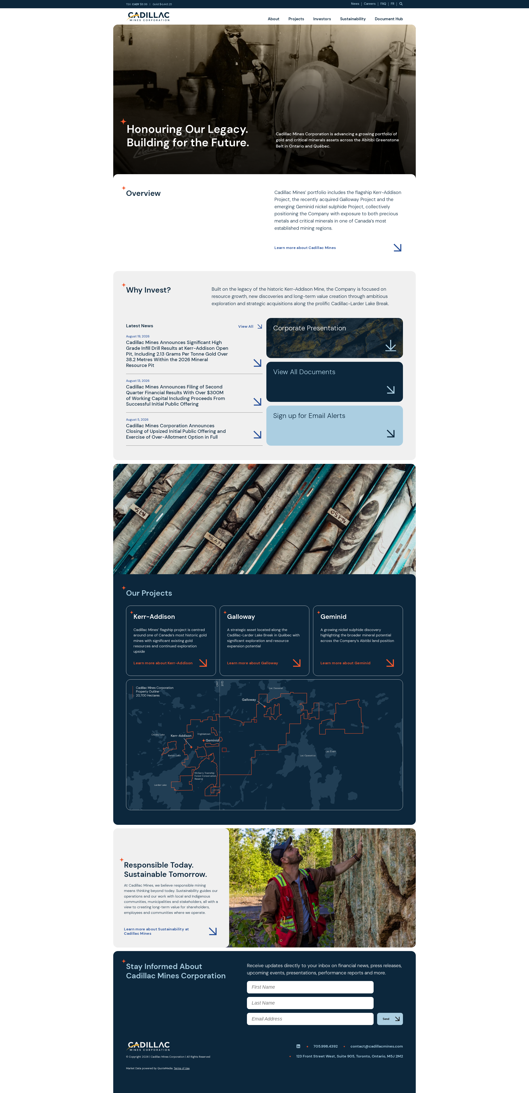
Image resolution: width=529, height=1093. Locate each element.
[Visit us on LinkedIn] (298, 1046)
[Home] (147, 16)
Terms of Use (181, 1068)
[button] (401, 4)
